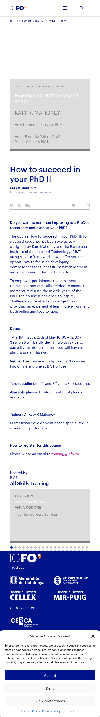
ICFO (14, 21)
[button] (93, 636)
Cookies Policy (30, 711)
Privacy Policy (51, 711)
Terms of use (71, 711)
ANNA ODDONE (28, 507)
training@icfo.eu (65, 454)
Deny (50, 688)
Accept (50, 675)
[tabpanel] (50, 516)
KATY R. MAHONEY (37, 113)
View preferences (50, 701)
